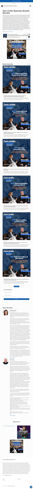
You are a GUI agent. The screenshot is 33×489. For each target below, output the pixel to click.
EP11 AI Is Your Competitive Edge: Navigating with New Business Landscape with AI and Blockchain (16, 169)
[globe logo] (10, 357)
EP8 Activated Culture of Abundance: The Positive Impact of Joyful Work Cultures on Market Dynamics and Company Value (16, 280)
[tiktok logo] (14, 357)
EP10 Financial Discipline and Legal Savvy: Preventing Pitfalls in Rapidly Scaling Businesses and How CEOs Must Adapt (16, 206)
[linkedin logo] (13, 357)
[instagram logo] (12, 357)
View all (28, 64)
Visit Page (23, 432)
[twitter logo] (11, 357)
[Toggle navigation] (30, 6)
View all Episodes (16, 286)
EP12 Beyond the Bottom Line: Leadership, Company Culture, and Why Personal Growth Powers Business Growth (16, 133)
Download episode (27, 39)
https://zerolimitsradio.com (9, 31)
